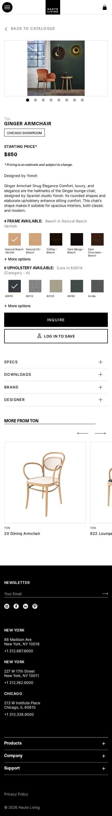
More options (17, 258)
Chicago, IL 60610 (20, 707)
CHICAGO (13, 693)
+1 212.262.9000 (18, 682)
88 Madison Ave (18, 639)
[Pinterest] (35, 606)
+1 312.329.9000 (19, 714)
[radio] (14, 242)
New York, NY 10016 (22, 644)
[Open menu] (7, 7)
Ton (7, 119)
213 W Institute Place (22, 703)
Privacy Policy (16, 794)
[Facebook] (16, 606)
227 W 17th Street (19, 671)
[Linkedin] (25, 606)
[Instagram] (6, 606)
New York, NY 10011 (21, 675)
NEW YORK (14, 630)
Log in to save (59, 336)
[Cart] (104, 7)
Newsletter (17, 582)
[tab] (49, 421)
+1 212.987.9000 (18, 651)
